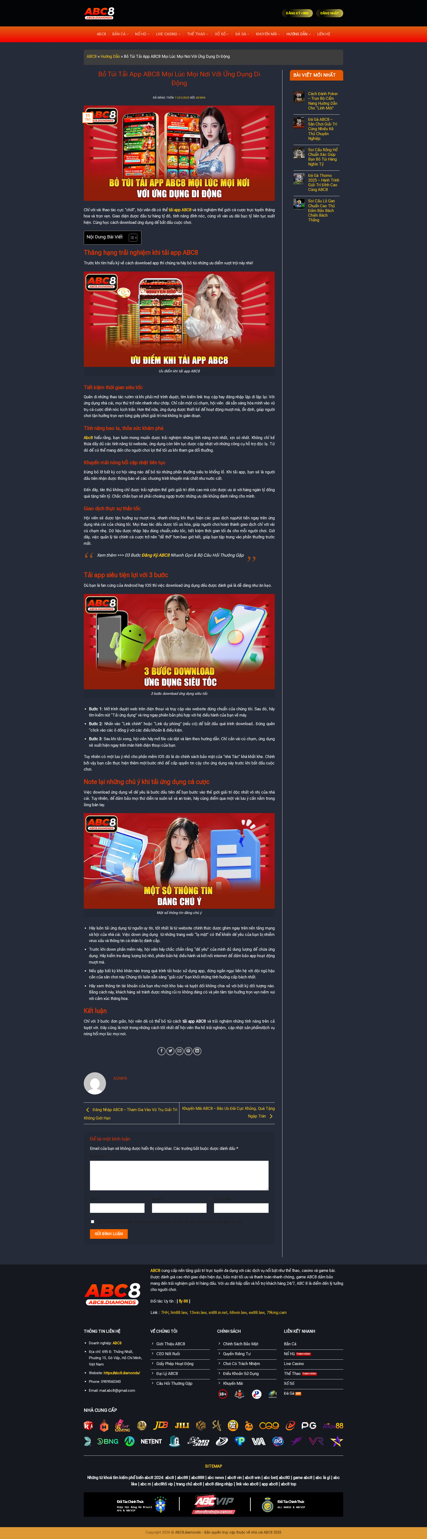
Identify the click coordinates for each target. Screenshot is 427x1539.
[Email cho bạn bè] (179, 1051)
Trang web (222, 1199)
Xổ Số (220, 34)
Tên (94, 1199)
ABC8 (101, 34)
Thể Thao (196, 34)
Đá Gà (240, 34)
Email (158, 1199)
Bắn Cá (119, 34)
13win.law (197, 1312)
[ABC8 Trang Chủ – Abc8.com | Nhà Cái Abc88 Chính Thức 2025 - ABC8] (99, 13)
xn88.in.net (218, 1312)
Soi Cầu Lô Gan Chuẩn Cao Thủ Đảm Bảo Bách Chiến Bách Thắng (321, 210)
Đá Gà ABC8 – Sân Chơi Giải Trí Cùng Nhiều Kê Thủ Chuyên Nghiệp (322, 129)
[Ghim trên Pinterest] (188, 1051)
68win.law (238, 1312)
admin (201, 97)
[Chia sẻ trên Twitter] (170, 1051)
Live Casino (166, 34)
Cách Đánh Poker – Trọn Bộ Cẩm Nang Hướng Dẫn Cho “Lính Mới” (323, 100)
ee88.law (256, 1312)
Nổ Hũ (140, 34)
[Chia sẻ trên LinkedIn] (197, 1051)
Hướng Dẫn (297, 34)
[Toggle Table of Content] (130, 237)
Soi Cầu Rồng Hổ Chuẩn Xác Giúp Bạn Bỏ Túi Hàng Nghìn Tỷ (323, 157)
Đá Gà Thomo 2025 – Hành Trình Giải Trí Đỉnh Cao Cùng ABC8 (323, 182)
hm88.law (179, 1312)
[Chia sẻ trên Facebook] (161, 1051)
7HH (165, 1312)
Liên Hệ (323, 34)
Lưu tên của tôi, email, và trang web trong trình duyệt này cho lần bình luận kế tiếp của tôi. (170, 1222)
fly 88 (183, 1301)
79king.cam (277, 1312)
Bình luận (98, 1156)
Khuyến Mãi (266, 34)
